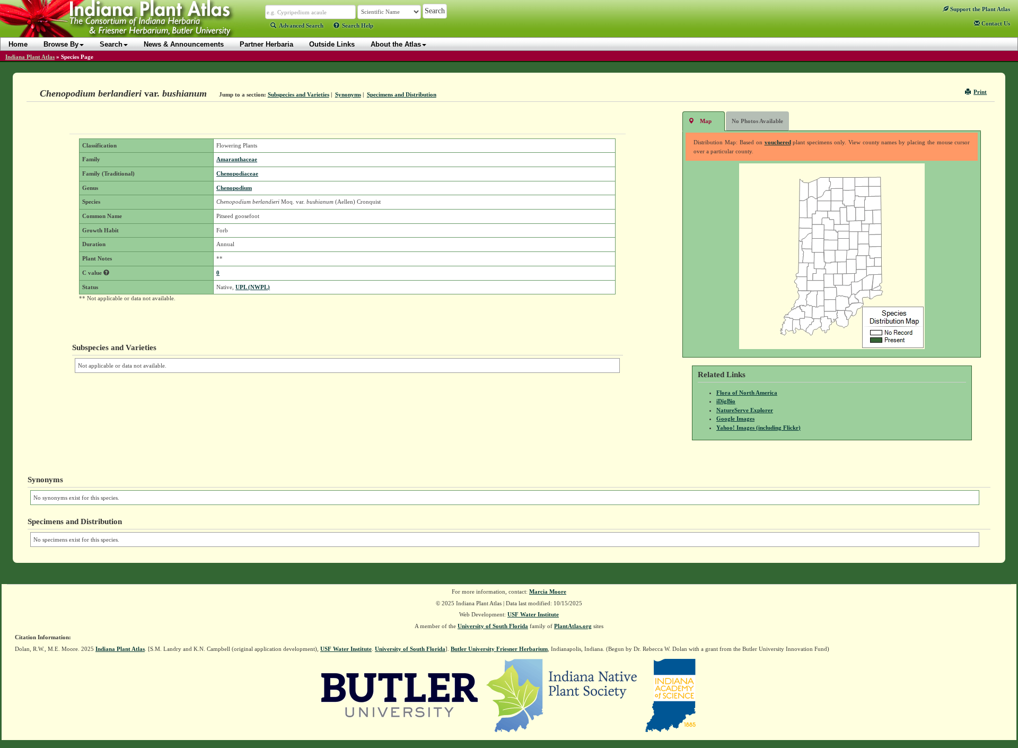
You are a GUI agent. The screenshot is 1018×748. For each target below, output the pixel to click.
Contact (995, 23)
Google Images (735, 418)
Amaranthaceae (236, 159)
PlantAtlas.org (573, 626)
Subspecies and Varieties (298, 94)
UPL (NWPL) (252, 287)
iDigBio (725, 401)
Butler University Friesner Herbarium (499, 649)
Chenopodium (234, 188)
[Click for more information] (106, 272)
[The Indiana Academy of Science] (670, 695)
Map (706, 121)
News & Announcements (184, 44)
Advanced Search (301, 25)
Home (18, 44)
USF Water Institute (533, 614)
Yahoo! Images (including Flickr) (758, 427)
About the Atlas (396, 44)
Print (980, 92)
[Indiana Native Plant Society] (562, 695)
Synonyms (348, 94)
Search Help (357, 25)
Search (111, 44)
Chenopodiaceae (237, 173)
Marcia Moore (547, 591)
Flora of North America (746, 392)
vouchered (778, 142)
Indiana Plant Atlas (30, 57)
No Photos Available (757, 121)
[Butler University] (399, 695)
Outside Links (332, 44)
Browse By (60, 44)
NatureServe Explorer (744, 410)
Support (979, 9)
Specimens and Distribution (401, 94)
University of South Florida (493, 626)
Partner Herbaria (266, 44)
